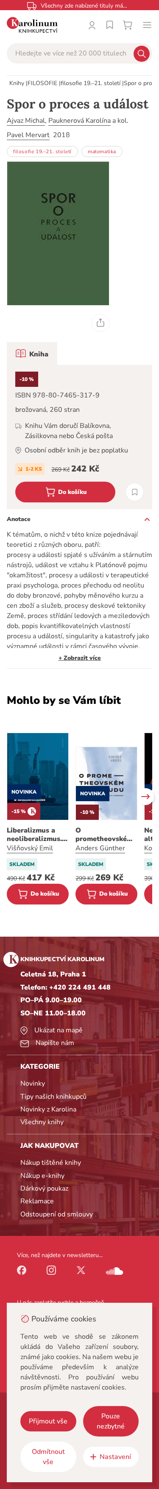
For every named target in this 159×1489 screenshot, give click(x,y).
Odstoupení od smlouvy (56, 1214)
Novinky (32, 1083)
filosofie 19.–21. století (90, 83)
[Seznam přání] (109, 25)
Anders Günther (100, 848)
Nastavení (115, 1456)
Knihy (16, 83)
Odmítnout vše (48, 1457)
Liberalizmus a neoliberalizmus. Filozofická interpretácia (34, 834)
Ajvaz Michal (26, 120)
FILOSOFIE (42, 83)
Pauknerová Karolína (79, 120)
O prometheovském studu (104, 834)
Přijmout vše (48, 1421)
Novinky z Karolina (48, 1109)
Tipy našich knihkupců (53, 1096)
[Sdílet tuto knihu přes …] (100, 323)
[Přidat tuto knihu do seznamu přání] (135, 492)
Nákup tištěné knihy (50, 1162)
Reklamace (37, 1201)
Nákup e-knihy (42, 1175)
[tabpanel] (79, 437)
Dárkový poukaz (44, 1188)
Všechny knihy (42, 1122)
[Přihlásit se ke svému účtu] (92, 25)
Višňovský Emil (30, 848)
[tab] (32, 353)
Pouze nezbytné (111, 1421)
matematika (102, 151)
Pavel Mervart (28, 135)
